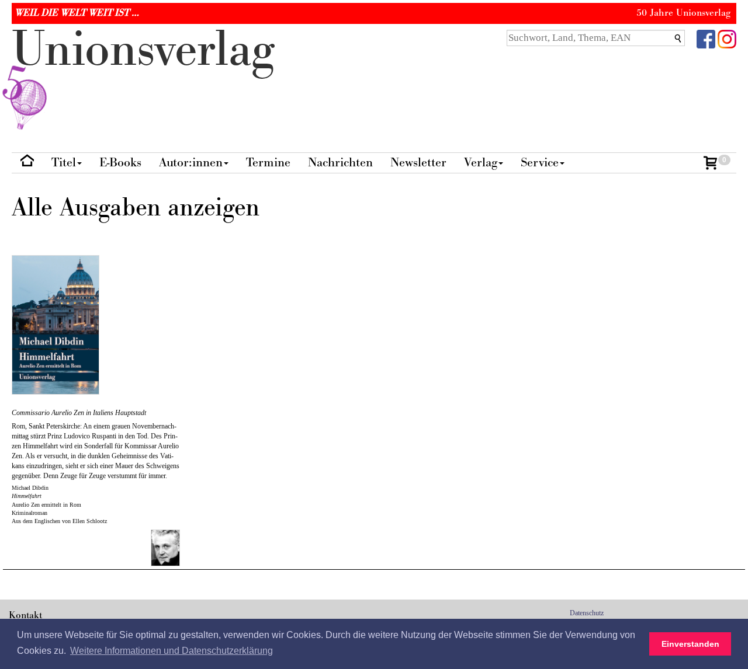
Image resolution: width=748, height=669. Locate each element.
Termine (268, 162)
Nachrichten (340, 162)
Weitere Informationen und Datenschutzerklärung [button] (171, 651)
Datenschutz (587, 613)
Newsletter (418, 162)
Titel (63, 162)
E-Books (120, 162)
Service (540, 162)
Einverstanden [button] (690, 644)
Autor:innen (191, 162)
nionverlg (143, 50)
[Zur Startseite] (27, 163)
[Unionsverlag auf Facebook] (706, 38)
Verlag (480, 162)
